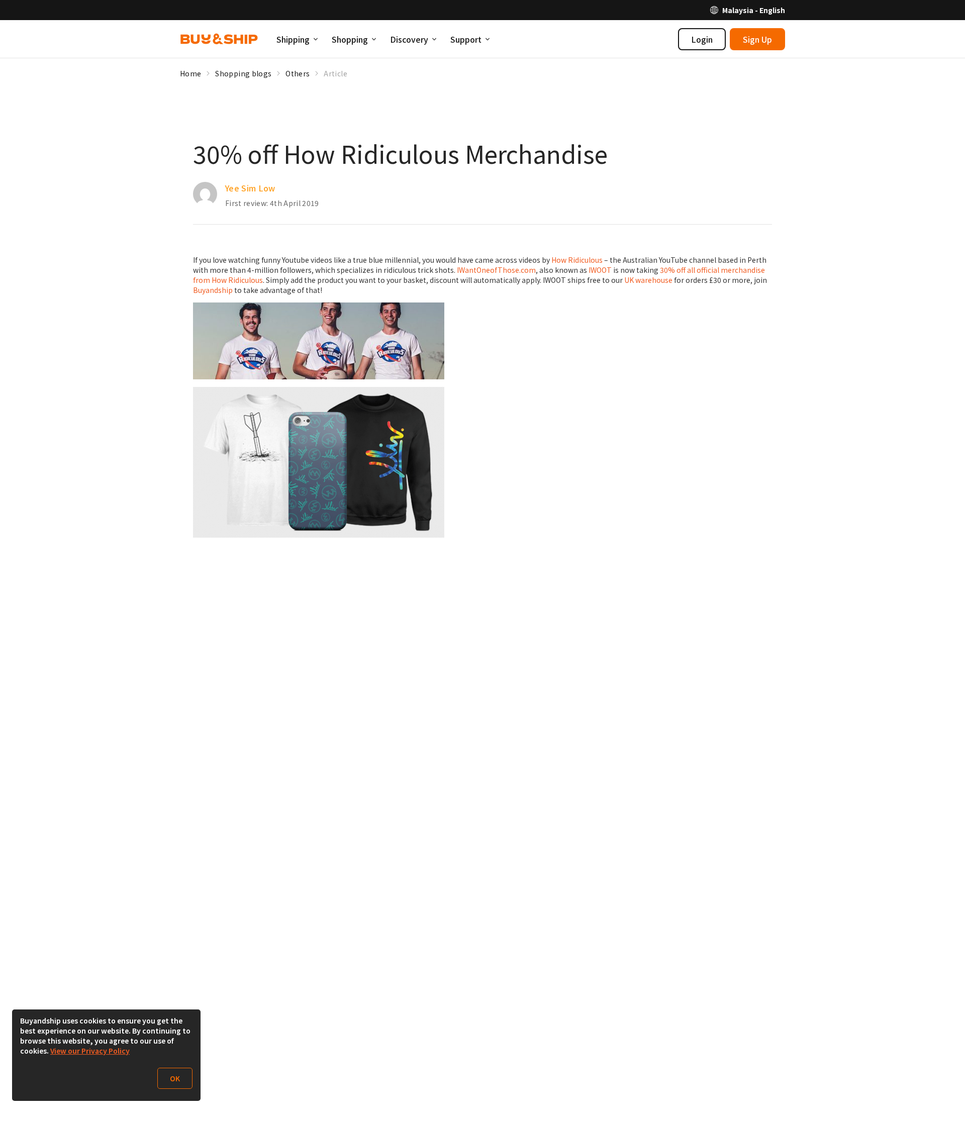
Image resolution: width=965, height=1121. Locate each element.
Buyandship (213, 290)
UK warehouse (648, 280)
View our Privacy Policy (90, 1051)
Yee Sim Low (250, 188)
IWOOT (600, 270)
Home (190, 73)
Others (297, 73)
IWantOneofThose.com (496, 270)
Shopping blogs (243, 73)
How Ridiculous (577, 260)
